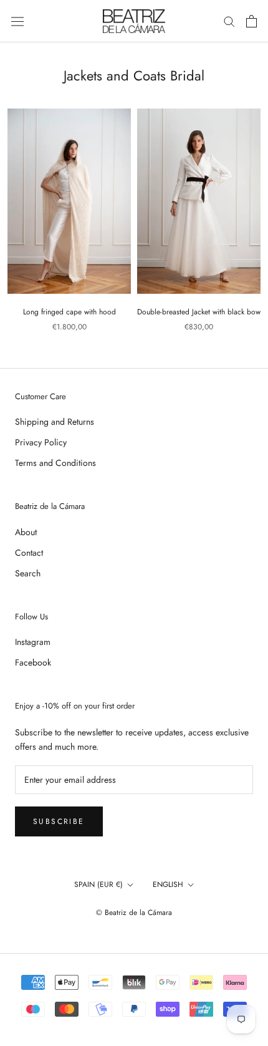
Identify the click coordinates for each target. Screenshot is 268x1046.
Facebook (33, 662)
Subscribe (59, 821)
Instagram (32, 642)
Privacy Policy (41, 442)
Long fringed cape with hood (69, 311)
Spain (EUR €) (98, 884)
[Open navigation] (17, 21)
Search (28, 573)
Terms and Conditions (55, 463)
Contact (29, 552)
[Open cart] (251, 21)
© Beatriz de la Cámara (134, 912)
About (26, 532)
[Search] (229, 21)
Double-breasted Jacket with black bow (199, 311)
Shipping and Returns (54, 421)
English (168, 884)
